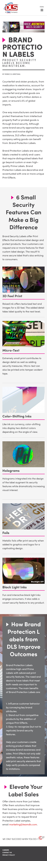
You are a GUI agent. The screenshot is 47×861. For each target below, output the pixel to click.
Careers (5, 850)
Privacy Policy (8, 855)
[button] (42, 8)
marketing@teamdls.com (23, 824)
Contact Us (7, 852)
